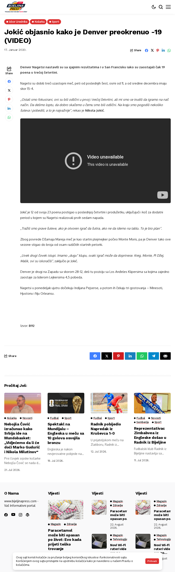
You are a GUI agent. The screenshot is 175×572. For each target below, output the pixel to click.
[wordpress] (27, 515)
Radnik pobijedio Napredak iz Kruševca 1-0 (106, 428)
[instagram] (20, 515)
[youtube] (13, 514)
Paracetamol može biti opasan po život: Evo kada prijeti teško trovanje (64, 539)
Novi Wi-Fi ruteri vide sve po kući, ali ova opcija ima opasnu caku (118, 549)
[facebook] (6, 515)
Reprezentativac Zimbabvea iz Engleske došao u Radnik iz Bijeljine (150, 435)
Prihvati (152, 561)
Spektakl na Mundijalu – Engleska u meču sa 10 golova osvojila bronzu (66, 433)
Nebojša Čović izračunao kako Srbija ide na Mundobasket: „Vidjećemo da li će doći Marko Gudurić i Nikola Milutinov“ (22, 438)
